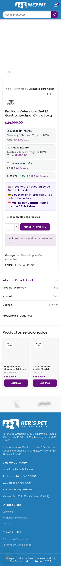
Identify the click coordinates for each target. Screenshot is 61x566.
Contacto (8, 523)
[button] (8, 557)
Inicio (8, 88)
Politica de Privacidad (15, 539)
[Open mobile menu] (4, 5)
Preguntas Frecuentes (16, 517)
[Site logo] (30, 5)
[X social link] (19, 265)
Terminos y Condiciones (17, 545)
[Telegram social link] (32, 265)
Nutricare (37, 372)
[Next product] (54, 94)
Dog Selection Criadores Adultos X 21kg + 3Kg (15, 369)
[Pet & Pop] (16, 404)
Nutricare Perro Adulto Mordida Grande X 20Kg (41, 369)
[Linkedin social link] (28, 265)
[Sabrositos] (44, 404)
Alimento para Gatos (42, 88)
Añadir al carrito (35, 226)
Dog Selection (11, 372)
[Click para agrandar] (8, 71)
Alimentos (20, 88)
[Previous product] (47, 94)
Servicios (8, 511)
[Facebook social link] (15, 265)
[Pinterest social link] (24, 265)
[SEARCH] (54, 14)
